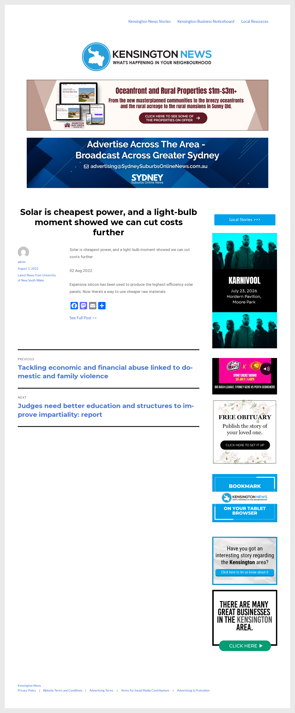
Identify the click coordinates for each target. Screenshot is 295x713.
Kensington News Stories (149, 22)
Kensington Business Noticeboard (205, 22)
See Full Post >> (83, 318)
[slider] (249, 344)
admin (22, 262)
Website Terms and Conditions (63, 690)
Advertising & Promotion (193, 690)
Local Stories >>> (244, 220)
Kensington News (29, 685)
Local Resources (254, 22)
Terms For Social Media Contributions (145, 690)
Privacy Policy (27, 690)
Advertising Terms (101, 690)
